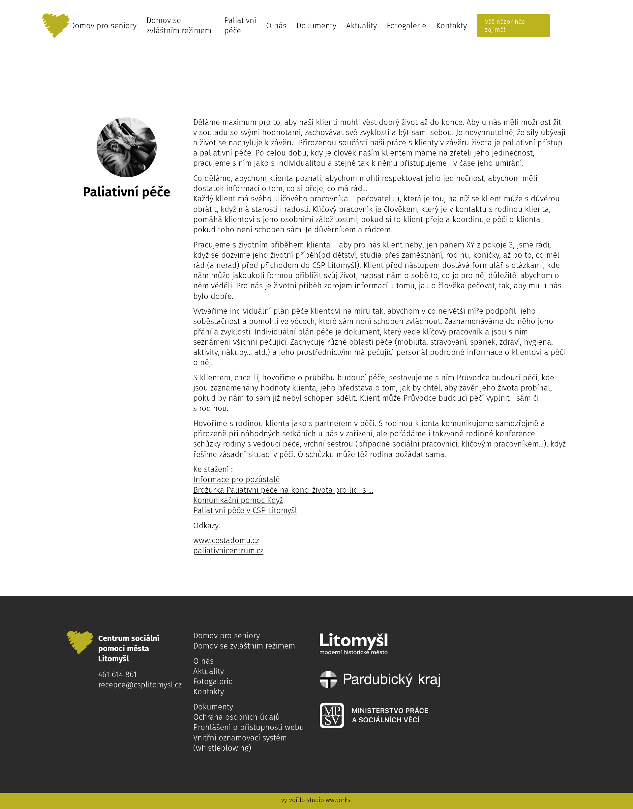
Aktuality (361, 25)
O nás (276, 25)
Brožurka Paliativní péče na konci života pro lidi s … (283, 490)
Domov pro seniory (103, 25)
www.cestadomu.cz (226, 540)
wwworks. (339, 800)
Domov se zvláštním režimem (178, 25)
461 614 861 (117, 674)
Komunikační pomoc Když (238, 500)
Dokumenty (316, 25)
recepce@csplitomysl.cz (140, 684)
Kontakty (451, 25)
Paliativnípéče (240, 25)
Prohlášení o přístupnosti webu (248, 727)
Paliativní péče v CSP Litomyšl (245, 510)
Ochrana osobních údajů (236, 717)
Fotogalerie (406, 25)
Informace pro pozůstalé (236, 479)
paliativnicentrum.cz (228, 550)
